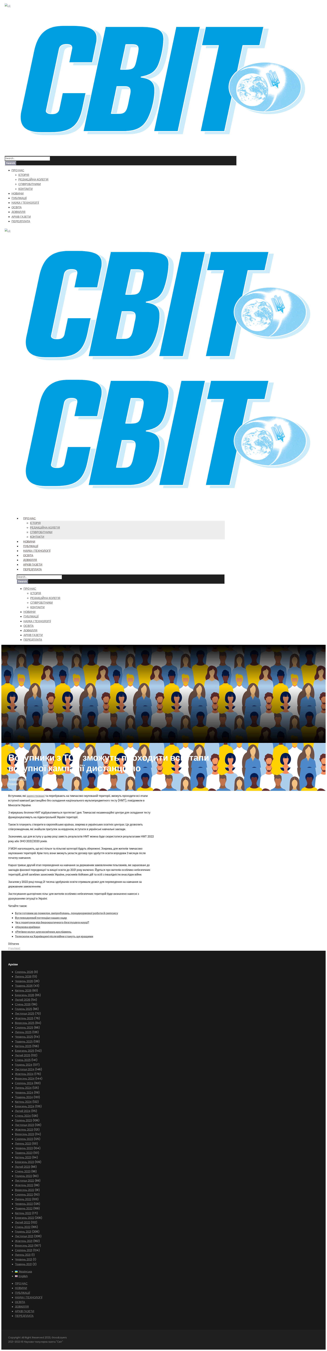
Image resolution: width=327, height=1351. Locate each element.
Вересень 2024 (25, 1079)
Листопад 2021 (24, 1236)
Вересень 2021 (24, 1246)
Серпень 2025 (24, 1028)
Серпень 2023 (24, 1139)
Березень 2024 (24, 1106)
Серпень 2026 (24, 972)
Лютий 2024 (22, 1111)
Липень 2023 (23, 1144)
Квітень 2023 (23, 1157)
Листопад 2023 (24, 1125)
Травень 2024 (24, 1097)
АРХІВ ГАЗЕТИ (21, 217)
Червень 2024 (24, 1093)
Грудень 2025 (23, 1009)
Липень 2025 (23, 1032)
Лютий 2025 (22, 1055)
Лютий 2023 (22, 1167)
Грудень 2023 (23, 1120)
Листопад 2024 (24, 1069)
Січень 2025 (23, 1060)
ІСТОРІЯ (23, 175)
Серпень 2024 (24, 1083)
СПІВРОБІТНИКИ (29, 184)
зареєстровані (36, 796)
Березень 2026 (24, 995)
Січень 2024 (23, 1116)
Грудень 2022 (23, 1176)
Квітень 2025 (23, 1046)
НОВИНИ (18, 194)
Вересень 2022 (24, 1190)
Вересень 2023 (24, 1134)
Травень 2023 (24, 1153)
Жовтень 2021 (24, 1241)
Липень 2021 (23, 1255)
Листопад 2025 (24, 1014)
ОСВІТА (17, 207)
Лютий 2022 (22, 1222)
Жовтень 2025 (24, 1018)
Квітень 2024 (23, 1102)
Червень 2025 (24, 1037)
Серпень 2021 (23, 1250)
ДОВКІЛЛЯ (18, 212)
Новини (13, 784)
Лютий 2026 (22, 1000)
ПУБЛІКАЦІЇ (19, 198)
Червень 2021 (23, 1259)
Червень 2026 (24, 981)
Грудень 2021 (23, 1232)
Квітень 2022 (23, 1213)
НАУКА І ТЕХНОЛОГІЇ (25, 203)
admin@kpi (18, 779)
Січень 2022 (22, 1227)
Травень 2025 (24, 1042)
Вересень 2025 (24, 1023)
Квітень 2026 (23, 991)
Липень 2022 (23, 1199)
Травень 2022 (24, 1208)
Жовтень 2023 (24, 1130)
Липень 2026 (23, 977)
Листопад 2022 (24, 1181)
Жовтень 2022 (24, 1185)
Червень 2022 (24, 1204)
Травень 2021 (23, 1264)
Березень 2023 (24, 1162)
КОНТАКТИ (25, 189)
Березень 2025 (24, 1051)
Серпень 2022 (24, 1195)
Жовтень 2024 (24, 1074)
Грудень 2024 (23, 1065)
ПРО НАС (18, 170)
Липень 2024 (23, 1088)
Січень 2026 (23, 1004)
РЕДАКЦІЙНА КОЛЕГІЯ (33, 180)
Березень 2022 (24, 1218)
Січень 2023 (22, 1171)
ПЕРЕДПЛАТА (21, 221)
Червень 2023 (24, 1148)
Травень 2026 (24, 986)
